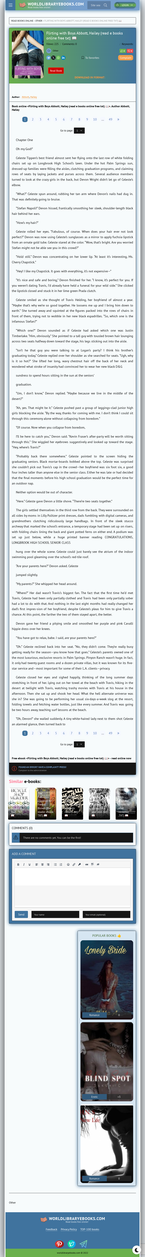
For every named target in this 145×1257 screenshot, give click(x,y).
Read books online (22, 20)
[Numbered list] (61, 864)
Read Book (56, 70)
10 (95, 119)
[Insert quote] (86, 864)
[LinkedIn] (63, 58)
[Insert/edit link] (73, 864)
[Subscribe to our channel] (61, 1244)
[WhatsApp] (58, 58)
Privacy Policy (69, 1229)
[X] (53, 58)
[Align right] (48, 864)
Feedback (51, 1229)
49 (110, 119)
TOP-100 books (89, 1229)
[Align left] (36, 864)
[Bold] (18, 864)
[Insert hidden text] (98, 864)
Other (38, 20)
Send (21, 914)
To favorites (92, 57)
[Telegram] (48, 58)
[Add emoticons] (68, 864)
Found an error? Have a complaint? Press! (42, 767)
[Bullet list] (55, 864)
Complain (125, 57)
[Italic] (23, 864)
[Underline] (29, 864)
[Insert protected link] (79, 864)
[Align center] (42, 864)
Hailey (33, 97)
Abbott (25, 97)
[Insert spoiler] (92, 864)
